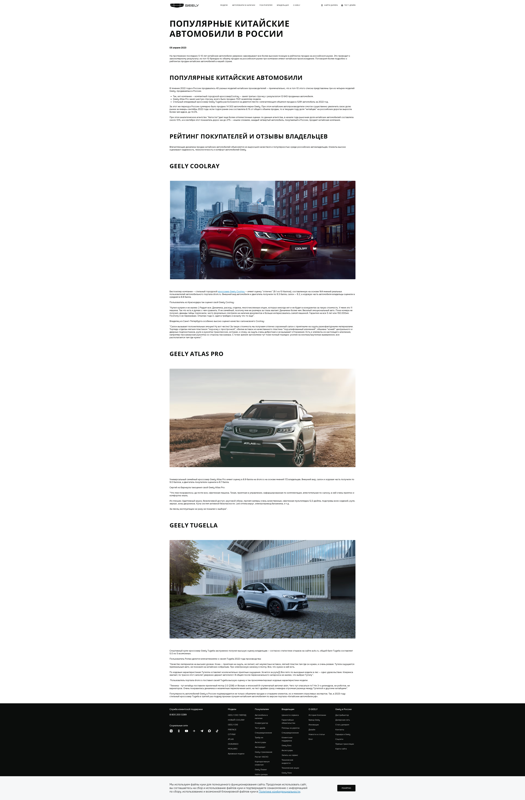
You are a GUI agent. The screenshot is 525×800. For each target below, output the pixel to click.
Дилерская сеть (342, 720)
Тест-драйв (260, 728)
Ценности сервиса (290, 715)
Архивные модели (236, 753)
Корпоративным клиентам (262, 763)
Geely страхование (263, 752)
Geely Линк (287, 773)
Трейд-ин (259, 737)
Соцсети (339, 739)
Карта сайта (341, 748)
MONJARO (232, 748)
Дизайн (312, 729)
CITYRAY (232, 734)
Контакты (339, 729)
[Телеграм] (201, 731)
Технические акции (290, 768)
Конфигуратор (261, 723)
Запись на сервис (290, 755)
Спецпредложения (263, 732)
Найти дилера (261, 774)
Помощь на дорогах (291, 728)
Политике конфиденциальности (279, 791)
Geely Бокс (287, 745)
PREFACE (232, 729)
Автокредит (260, 747)
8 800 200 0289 (178, 714)
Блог (311, 739)
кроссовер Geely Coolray (231, 291)
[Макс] (209, 731)
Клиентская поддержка (287, 739)
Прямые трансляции (344, 744)
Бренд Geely (314, 720)
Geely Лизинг (261, 769)
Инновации (314, 724)
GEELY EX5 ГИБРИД (237, 715)
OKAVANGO (233, 744)
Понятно (346, 788)
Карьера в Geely (342, 734)
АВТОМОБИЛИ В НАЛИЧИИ (243, 5)
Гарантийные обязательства (288, 721)
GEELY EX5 (233, 724)
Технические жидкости (287, 761)
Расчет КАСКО (261, 757)
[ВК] (171, 731)
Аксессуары (260, 742)
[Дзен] (194, 731)
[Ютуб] (186, 731)
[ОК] (178, 731)
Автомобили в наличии (261, 716)
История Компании (317, 715)
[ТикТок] (217, 731)
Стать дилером (342, 724)
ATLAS (231, 739)
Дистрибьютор (342, 715)
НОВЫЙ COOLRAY (236, 720)
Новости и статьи (317, 734)
